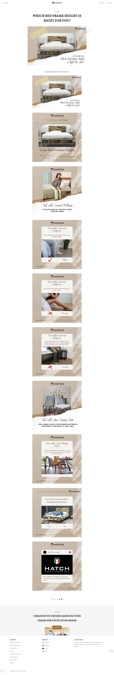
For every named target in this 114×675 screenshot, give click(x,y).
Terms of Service (14, 657)
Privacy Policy (13, 648)
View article (57, 627)
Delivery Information (15, 645)
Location (12, 663)
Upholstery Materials (15, 642)
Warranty (12, 651)
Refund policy (13, 660)
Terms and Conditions (15, 654)
